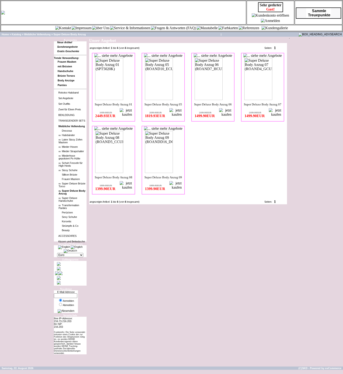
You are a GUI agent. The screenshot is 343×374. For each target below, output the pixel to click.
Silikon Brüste (69, 174)
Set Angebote (65, 98)
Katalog (16, 34)
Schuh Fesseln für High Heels (71, 164)
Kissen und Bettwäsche (71, 241)
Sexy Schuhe (69, 217)
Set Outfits (64, 103)
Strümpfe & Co (70, 225)
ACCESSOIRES (67, 235)
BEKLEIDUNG (66, 115)
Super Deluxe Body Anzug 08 (113, 177)
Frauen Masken (71, 179)
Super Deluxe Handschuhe (68, 199)
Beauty (66, 230)
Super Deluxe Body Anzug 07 (262, 104)
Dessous (67, 130)
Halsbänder (68, 135)
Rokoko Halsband (68, 92)
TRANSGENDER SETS (71, 120)
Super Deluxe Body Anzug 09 (163, 177)
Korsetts (66, 221)
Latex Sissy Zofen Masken (70, 141)
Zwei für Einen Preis (69, 109)
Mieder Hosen (70, 146)
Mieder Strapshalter (73, 151)
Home (5, 34)
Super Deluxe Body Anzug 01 (113, 104)
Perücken (67, 212)
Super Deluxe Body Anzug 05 (163, 104)
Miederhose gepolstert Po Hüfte (69, 157)
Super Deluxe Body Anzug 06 (213, 104)
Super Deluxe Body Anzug (69, 34)
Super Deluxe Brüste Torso (72, 185)
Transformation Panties (69, 206)
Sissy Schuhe (69, 170)
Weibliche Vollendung (37, 34)
